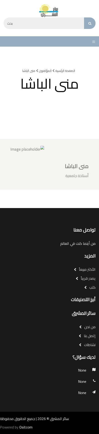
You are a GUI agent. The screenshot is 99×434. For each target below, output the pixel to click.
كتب (92, 287)
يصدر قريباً (88, 278)
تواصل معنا (84, 229)
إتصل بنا (89, 335)
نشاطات (89, 344)
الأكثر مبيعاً (87, 269)
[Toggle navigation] (93, 41)
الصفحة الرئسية (65, 71)
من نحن (89, 326)
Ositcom (25, 427)
